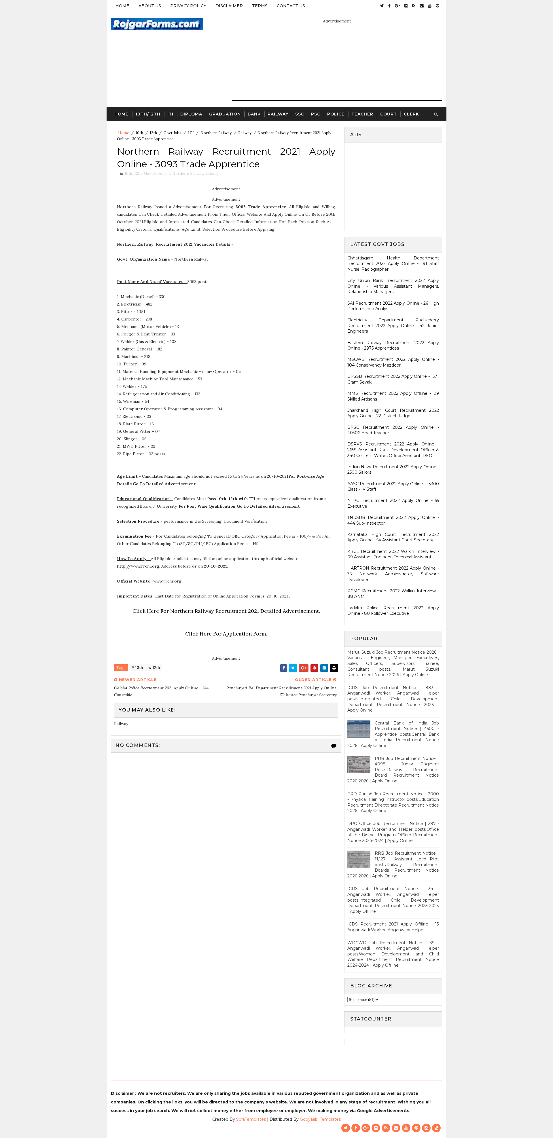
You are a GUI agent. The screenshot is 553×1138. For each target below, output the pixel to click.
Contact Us (291, 5)
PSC (315, 114)
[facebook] (389, 5)
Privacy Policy (188, 5)
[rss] (414, 5)
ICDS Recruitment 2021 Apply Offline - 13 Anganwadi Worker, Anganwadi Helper (393, 926)
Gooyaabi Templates (320, 1119)
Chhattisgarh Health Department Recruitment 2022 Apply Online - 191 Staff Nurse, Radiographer (393, 263)
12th (153, 132)
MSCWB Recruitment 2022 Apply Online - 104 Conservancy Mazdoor (393, 362)
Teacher (362, 114)
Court (388, 114)
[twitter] (382, 5)
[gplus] (397, 5)
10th (139, 132)
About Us (150, 5)
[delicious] (436, 1128)
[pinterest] (437, 5)
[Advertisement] (395, 186)
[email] (421, 5)
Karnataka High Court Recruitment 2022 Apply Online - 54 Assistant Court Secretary (393, 537)
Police (335, 114)
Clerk (411, 114)
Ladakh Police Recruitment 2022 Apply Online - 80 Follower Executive (393, 610)
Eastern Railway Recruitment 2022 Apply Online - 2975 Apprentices (393, 345)
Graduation (225, 114)
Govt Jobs (172, 132)
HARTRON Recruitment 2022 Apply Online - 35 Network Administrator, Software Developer (393, 574)
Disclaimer (229, 5)
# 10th (137, 667)
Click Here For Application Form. (226, 633)
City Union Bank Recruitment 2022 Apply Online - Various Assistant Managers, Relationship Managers (393, 286)
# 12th (154, 667)
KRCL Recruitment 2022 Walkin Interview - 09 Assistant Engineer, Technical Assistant (393, 554)
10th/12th (147, 114)
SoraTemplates (251, 1119)
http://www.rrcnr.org (138, 566)
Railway (278, 114)
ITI (170, 114)
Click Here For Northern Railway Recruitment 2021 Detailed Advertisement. (226, 611)
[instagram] (406, 5)
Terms (260, 5)
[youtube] (430, 5)
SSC (299, 114)
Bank (254, 114)
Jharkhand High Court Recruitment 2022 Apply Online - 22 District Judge (393, 413)
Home (122, 5)
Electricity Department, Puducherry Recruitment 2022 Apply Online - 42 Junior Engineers (393, 325)
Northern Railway (216, 132)
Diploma (191, 114)
